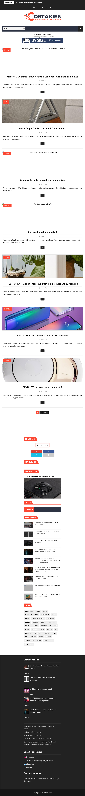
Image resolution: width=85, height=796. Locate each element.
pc (7, 102)
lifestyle (53, 626)
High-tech (29, 611)
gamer (44, 622)
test (7, 257)
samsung (39, 633)
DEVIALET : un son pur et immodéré (42, 387)
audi (38, 611)
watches (29, 644)
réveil (8, 205)
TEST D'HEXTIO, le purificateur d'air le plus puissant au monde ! (42, 284)
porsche (29, 633)
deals (27, 622)
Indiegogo (30, 757)
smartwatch (30, 637)
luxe (27, 629)
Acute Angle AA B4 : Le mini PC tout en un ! (42, 128)
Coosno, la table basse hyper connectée (42, 180)
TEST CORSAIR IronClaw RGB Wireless (40, 476)
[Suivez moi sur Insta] (36, 451)
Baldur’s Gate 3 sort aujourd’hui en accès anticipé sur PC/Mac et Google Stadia (47, 569)
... (42, 92)
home (8, 154)
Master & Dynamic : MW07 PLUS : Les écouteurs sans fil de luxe (42, 76)
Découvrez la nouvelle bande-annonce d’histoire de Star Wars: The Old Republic (48, 560)
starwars (29, 640)
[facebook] (38, 7)
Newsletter (43, 445)
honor (35, 626)
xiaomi (8, 309)
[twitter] (42, 7)
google (52, 622)
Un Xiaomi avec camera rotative (28, 2)
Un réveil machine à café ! (42, 232)
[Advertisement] (42, 425)
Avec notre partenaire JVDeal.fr (42, 37)
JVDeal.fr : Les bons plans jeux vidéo (39, 760)
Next (45, 413)
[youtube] (34, 7)
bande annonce (31, 615)
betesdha (45, 615)
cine (27, 618)
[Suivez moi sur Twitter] (36, 455)
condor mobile (38, 618)
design (35, 622)
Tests (28, 509)
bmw (54, 615)
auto (45, 611)
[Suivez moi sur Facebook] (48, 451)
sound (48, 637)
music (34, 629)
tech (7, 50)
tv (51, 640)
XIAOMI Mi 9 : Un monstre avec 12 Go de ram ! (42, 335)
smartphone (50, 633)
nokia (42, 629)
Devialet (29, 767)
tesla (39, 640)
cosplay (50, 618)
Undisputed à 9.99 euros (32, 732)
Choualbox (30, 764)
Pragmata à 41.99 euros (32, 735)
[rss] (50, 7)
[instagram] (46, 7)
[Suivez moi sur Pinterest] (48, 455)
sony (41, 637)
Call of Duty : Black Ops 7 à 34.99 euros (37, 738)
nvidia (49, 629)
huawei (44, 626)
